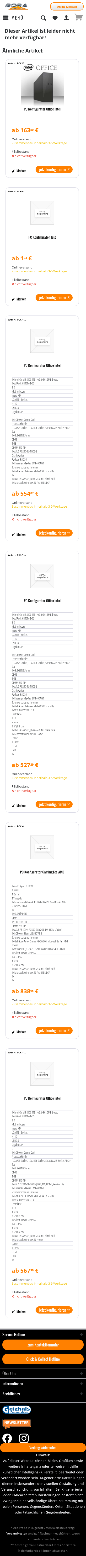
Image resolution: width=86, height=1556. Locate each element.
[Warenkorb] (78, 18)
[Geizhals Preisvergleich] (43, 1410)
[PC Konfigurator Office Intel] (42, 84)
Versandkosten (16, 1533)
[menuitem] (13, 18)
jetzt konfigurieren (52, 169)
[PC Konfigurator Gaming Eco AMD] (42, 847)
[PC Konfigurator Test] (42, 212)
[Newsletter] (43, 1424)
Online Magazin (67, 6)
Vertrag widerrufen (43, 1448)
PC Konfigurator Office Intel (42, 109)
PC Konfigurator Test (42, 237)
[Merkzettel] (55, 18)
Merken (21, 170)
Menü (17, 18)
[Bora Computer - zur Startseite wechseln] (17, 6)
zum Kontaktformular (43, 1345)
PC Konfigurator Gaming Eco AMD (42, 872)
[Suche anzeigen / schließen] (43, 18)
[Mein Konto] (66, 18)
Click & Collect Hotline (43, 1359)
